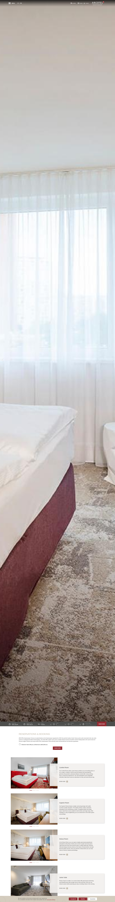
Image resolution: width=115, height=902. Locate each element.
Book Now (102, 724)
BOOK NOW (58, 748)
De (18, 3)
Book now (62, 781)
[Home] (98, 3)
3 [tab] (37, 790)
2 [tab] (34, 790)
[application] (57, 899)
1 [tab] (30, 790)
